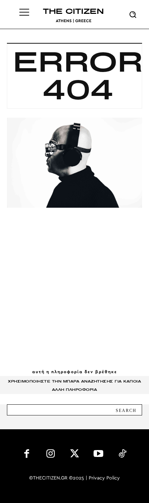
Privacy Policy (104, 478)
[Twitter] (74, 455)
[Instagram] (51, 455)
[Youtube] (98, 455)
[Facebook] (27, 455)
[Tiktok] (122, 455)
